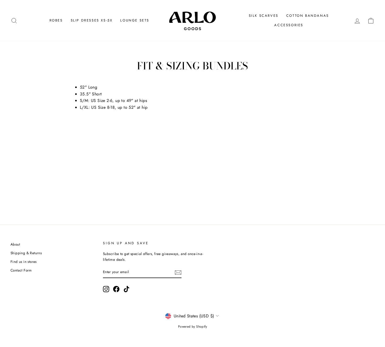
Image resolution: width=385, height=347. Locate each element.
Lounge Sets (134, 20)
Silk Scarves (263, 15)
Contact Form (21, 270)
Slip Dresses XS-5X (92, 20)
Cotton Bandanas (307, 15)
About (15, 244)
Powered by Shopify (192, 326)
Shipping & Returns (26, 253)
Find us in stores (23, 261)
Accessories (288, 25)
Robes (56, 20)
